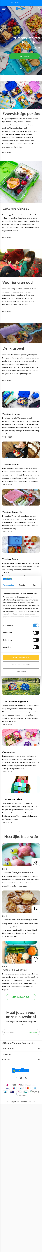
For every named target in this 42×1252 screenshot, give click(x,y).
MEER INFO (24, 56)
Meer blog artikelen (21, 997)
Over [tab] (35, 585)
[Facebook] (16, 1078)
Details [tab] (22, 585)
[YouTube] (26, 1078)
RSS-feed (31, 1102)
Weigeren (21, 671)
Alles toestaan (21, 657)
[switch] (36, 633)
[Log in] (30, 8)
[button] (4, 8)
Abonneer (33, 1032)
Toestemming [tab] (8, 585)
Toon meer (7, 437)
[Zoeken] (34, 8)
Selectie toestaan (21, 664)
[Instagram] (21, 1078)
